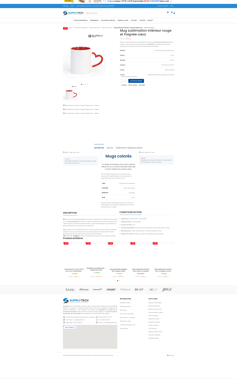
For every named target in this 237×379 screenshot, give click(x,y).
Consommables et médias (155, 312)
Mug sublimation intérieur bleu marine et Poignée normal (140, 271)
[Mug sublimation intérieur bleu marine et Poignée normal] (141, 255)
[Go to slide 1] (117, 280)
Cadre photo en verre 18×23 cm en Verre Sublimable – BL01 (73, 271)
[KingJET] (98, 289)
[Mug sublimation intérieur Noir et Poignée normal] (163, 255)
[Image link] (76, 300)
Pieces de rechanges (154, 322)
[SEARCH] (106, 13)
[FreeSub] (125, 289)
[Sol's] (153, 289)
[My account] (163, 13)
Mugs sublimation (110, 236)
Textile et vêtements (154, 306)
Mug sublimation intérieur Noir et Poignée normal (163, 270)
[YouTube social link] (152, 6)
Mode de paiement (125, 306)
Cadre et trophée (153, 315)
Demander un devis (125, 321)
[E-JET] (139, 289)
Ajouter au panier (136, 81)
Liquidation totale (153, 338)
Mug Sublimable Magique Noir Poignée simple (118, 270)
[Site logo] (73, 13)
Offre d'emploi (124, 328)
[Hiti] (70, 289)
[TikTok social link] (154, 6)
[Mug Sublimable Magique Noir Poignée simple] (118, 255)
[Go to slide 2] (119, 280)
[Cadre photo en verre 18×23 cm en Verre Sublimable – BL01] (74, 255)
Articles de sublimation (87, 236)
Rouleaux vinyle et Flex (155, 309)
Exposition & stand (153, 319)
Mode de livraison (125, 302)
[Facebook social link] (148, 6)
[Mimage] (84, 289)
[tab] (99, 147)
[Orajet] (112, 289)
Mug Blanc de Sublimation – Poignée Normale (96, 269)
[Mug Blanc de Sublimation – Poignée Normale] (96, 254)
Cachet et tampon (153, 325)
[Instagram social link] (150, 6)
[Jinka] (167, 289)
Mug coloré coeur (99, 236)
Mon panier (123, 310)
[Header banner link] (118, 2)
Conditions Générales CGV (127, 325)
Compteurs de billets (154, 335)
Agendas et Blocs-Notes (155, 331)
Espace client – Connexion (127, 317)
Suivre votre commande (127, 313)
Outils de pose (152, 328)
